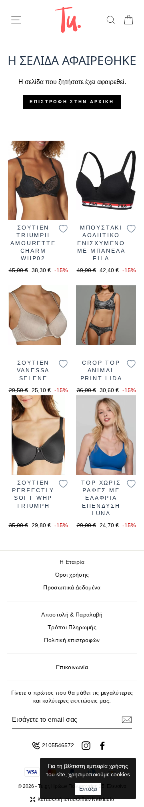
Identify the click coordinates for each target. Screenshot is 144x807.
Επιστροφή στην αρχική (72, 101)
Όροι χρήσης (72, 575)
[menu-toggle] (16, 20)
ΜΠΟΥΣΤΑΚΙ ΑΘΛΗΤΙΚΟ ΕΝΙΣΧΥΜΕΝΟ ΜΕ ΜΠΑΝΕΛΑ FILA (101, 242)
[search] (110, 20)
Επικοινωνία (72, 667)
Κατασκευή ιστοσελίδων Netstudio (76, 799)
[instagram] (86, 745)
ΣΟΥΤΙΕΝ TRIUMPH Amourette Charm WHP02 (33, 242)
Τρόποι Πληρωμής (72, 627)
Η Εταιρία (72, 562)
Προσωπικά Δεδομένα (71, 588)
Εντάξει (88, 788)
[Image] (38, 180)
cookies (120, 774)
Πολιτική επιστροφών (72, 640)
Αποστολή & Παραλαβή (71, 615)
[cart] (128, 20)
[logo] (68, 20)
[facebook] (102, 745)
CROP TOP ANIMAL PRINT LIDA (101, 370)
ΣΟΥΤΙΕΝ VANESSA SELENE (33, 370)
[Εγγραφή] (127, 719)
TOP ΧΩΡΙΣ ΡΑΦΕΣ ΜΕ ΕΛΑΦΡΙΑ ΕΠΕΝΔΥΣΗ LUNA (101, 497)
